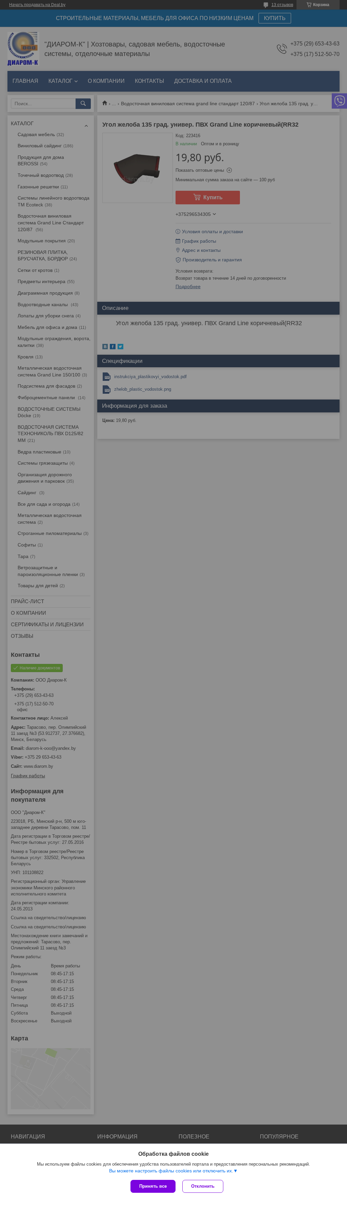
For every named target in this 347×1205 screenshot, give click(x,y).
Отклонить (203, 1186)
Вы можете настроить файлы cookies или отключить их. (171, 1170)
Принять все (153, 1186)
